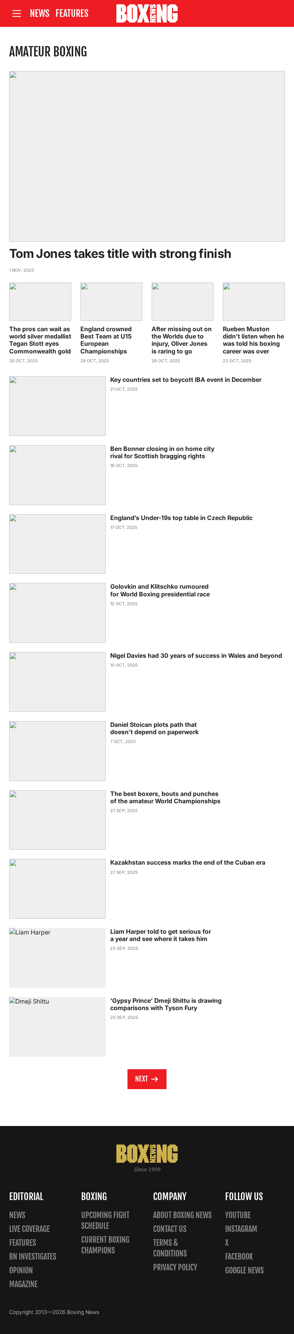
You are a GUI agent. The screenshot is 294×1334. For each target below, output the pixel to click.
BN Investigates (32, 1256)
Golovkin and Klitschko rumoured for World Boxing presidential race (160, 590)
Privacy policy (175, 1267)
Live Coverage (29, 1229)
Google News (244, 1270)
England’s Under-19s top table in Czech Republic (181, 518)
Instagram (241, 1229)
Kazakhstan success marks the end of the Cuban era (187, 862)
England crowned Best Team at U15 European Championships (106, 340)
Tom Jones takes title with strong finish (120, 253)
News (39, 13)
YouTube (238, 1215)
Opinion (21, 1270)
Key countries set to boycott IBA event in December (185, 379)
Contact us (169, 1229)
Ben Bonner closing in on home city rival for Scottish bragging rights (162, 452)
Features (72, 13)
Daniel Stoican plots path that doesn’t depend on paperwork (154, 728)
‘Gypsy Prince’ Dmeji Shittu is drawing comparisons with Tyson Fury (166, 1004)
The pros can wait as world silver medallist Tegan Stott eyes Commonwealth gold (40, 340)
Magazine (23, 1284)
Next (141, 1079)
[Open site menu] (16, 13)
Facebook (239, 1256)
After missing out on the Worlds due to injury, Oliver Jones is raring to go (182, 340)
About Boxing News (182, 1215)
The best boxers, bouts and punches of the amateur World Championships (165, 797)
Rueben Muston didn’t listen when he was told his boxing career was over (253, 340)
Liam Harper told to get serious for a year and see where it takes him (160, 935)
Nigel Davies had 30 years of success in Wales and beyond (196, 655)
